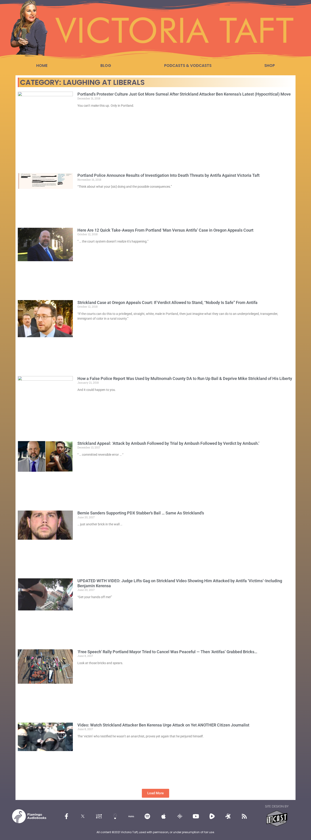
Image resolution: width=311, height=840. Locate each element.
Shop (269, 65)
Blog (105, 65)
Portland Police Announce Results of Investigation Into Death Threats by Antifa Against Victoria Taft (168, 175)
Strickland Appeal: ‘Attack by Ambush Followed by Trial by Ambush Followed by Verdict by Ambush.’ (168, 443)
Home (42, 65)
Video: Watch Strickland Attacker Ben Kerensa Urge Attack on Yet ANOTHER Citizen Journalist (163, 725)
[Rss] (244, 816)
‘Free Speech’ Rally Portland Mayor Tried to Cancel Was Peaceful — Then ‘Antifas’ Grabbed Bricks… (167, 651)
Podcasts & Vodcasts (188, 65)
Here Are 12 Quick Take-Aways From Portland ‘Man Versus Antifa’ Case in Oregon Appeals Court (165, 230)
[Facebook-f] (66, 816)
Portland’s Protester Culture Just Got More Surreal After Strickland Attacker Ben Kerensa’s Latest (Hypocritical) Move (184, 94)
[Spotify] (147, 816)
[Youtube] (195, 816)
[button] (155, 793)
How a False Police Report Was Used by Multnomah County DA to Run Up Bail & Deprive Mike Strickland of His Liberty (184, 378)
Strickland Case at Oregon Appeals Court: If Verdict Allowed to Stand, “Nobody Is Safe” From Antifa (167, 302)
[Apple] (163, 816)
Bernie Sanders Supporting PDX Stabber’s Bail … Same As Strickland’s (140, 513)
